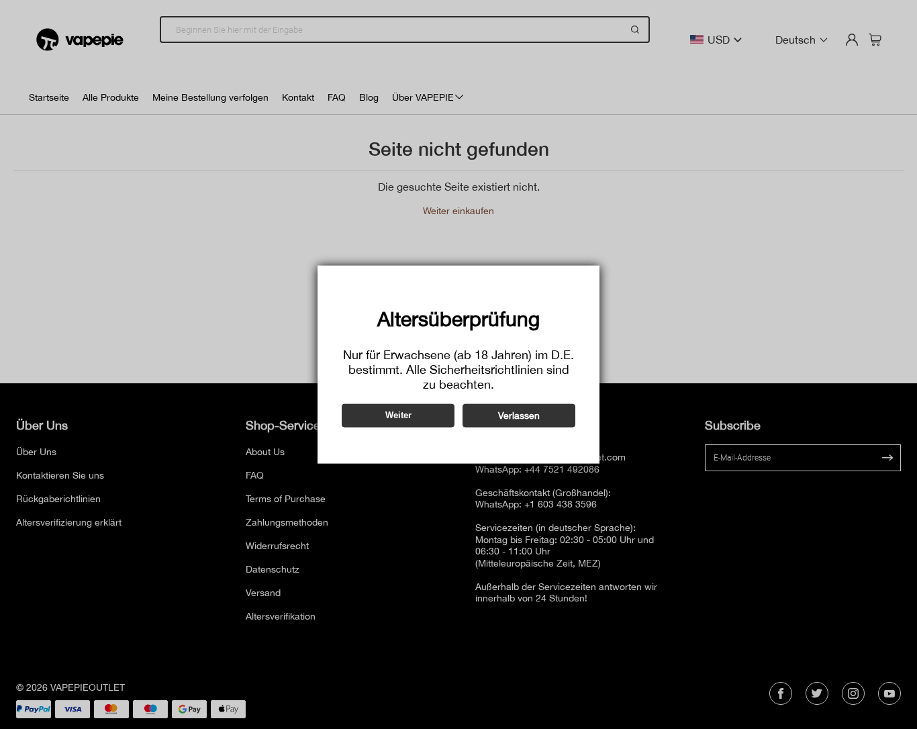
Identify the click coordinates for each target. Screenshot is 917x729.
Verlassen (519, 414)
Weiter (398, 415)
